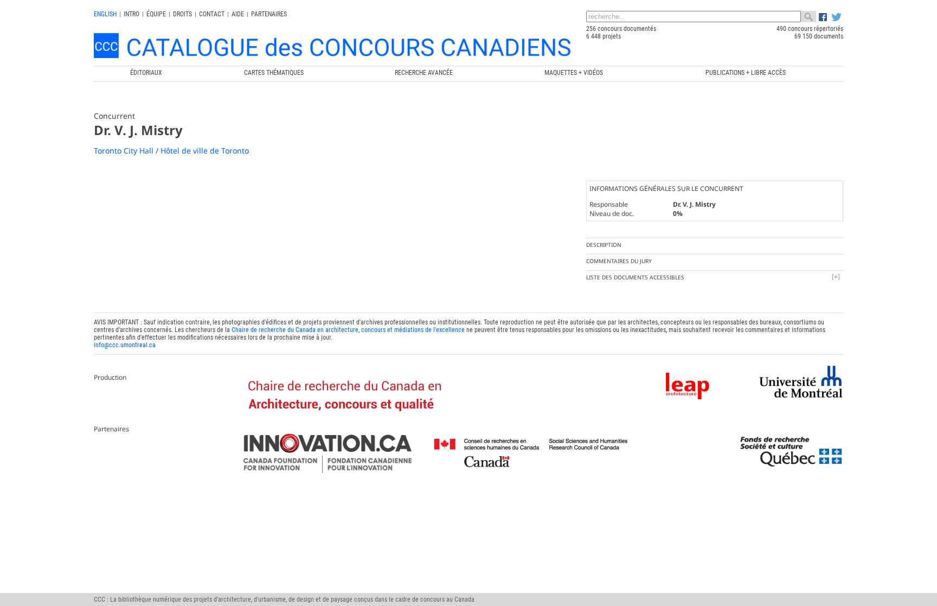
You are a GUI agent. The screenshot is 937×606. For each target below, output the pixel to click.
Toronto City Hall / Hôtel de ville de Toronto (171, 150)
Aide (238, 14)
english (105, 14)
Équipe (156, 14)
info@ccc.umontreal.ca (125, 345)
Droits (182, 14)
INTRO (131, 14)
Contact (211, 14)
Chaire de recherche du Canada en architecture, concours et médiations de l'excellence (348, 330)
